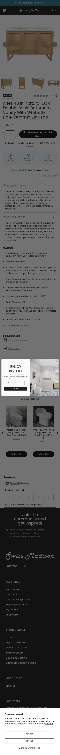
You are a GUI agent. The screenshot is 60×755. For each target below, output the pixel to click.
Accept (29, 733)
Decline (29, 740)
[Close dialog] (57, 361)
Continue (15, 388)
